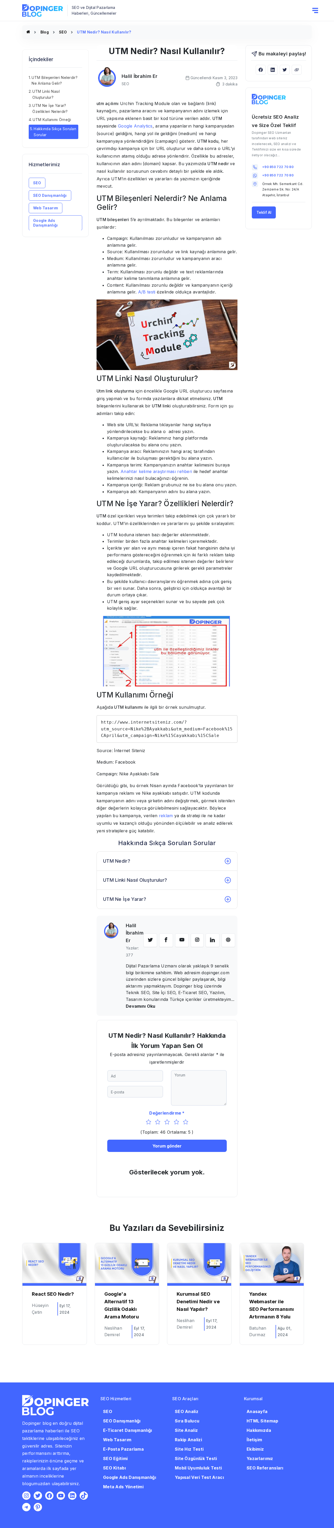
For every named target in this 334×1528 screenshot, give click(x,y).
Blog (44, 32)
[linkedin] (212, 940)
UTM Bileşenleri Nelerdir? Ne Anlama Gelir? (54, 80)
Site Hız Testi (189, 1449)
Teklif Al (264, 212)
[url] (228, 940)
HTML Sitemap (262, 1420)
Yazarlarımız (260, 1458)
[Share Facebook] (261, 69)
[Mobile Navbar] (315, 10)
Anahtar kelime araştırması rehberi (156, 471)
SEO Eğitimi (115, 1458)
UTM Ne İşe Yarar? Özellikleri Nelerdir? (50, 108)
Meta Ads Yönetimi (123, 1486)
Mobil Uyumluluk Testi (198, 1468)
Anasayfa (257, 1411)
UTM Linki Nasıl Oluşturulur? (46, 94)
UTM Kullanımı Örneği (52, 119)
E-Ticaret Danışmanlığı (127, 1430)
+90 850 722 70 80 (278, 167)
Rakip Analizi (188, 1439)
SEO (63, 32)
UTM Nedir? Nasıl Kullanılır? (104, 32)
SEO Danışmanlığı (50, 195)
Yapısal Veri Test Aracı (199, 1477)
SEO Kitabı (114, 1468)
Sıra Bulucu (187, 1420)
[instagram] (197, 940)
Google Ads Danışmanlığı (45, 222)
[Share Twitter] (285, 69)
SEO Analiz (186, 1411)
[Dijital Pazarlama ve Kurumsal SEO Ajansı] (28, 32)
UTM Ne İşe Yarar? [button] (124, 899)
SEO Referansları (265, 1468)
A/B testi (147, 292)
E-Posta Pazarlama (123, 1449)
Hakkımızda (259, 1430)
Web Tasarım (45, 207)
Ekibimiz (255, 1449)
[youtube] (182, 940)
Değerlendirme (165, 1113)
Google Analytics (135, 126)
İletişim (254, 1439)
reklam (166, 815)
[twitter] (150, 940)
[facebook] (166, 940)
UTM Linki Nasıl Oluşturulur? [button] (135, 880)
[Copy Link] (297, 69)
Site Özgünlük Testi (196, 1458)
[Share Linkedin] (273, 69)
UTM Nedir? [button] (116, 861)
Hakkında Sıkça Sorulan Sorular (55, 131)
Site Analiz (186, 1430)
